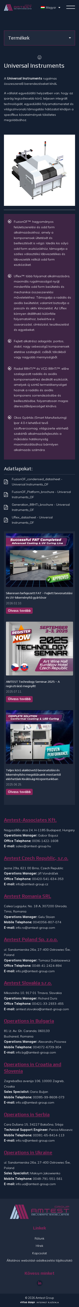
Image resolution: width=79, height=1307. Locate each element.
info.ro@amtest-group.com (35, 928)
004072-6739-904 (47, 1047)
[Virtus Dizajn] (39, 1302)
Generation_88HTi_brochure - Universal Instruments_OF (41, 507)
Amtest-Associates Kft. (30, 820)
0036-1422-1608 (45, 841)
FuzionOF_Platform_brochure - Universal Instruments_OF (41, 494)
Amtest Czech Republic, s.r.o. (36, 858)
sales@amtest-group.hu (33, 846)
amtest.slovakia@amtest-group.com (42, 1009)
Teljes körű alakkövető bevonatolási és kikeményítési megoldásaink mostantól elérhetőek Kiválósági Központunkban (33, 774)
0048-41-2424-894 (47, 966)
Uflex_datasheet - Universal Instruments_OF (32, 520)
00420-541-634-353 (48, 879)
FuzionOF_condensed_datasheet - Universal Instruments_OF (37, 481)
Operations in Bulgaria (29, 1021)
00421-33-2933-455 (48, 1004)
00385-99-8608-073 (49, 1097)
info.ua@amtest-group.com (36, 1184)
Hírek (39, 1246)
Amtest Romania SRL (27, 896)
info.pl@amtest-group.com (35, 971)
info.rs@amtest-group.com (35, 1140)
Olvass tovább (19, 611)
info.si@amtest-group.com (35, 1102)
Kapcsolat (39, 1253)
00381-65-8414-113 (49, 1135)
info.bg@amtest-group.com (36, 1052)
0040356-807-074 (47, 922)
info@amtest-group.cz (32, 884)
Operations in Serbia (27, 1114)
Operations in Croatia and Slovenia (32, 1068)
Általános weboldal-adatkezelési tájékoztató (39, 1260)
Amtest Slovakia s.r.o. (28, 983)
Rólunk (39, 1238)
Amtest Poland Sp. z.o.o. (31, 939)
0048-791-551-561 (48, 1179)
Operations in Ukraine (28, 1152)
